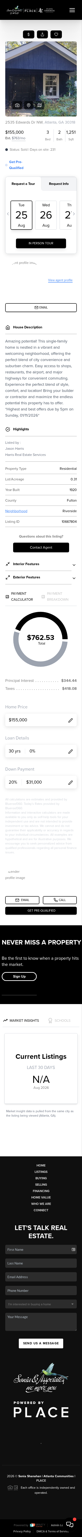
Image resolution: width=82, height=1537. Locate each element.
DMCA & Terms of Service (53, 1531)
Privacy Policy (22, 1531)
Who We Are (41, 1204)
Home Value (41, 1197)
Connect (41, 1210)
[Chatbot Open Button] (70, 1525)
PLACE (41, 1480)
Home (41, 1165)
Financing (41, 1191)
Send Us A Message (41, 1343)
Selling (41, 1185)
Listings (41, 1172)
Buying (41, 1178)
